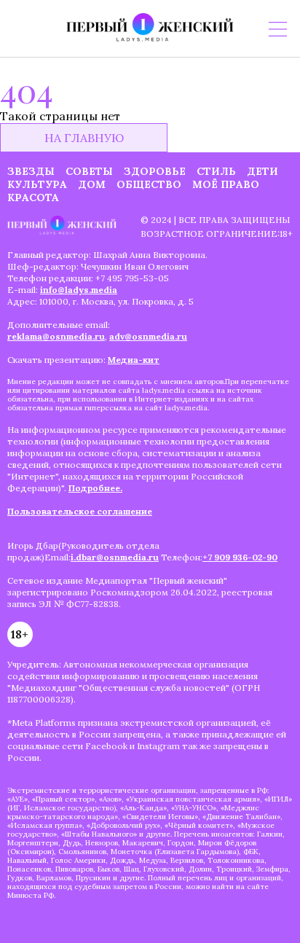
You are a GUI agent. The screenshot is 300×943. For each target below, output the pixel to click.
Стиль (216, 171)
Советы (89, 171)
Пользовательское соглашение (79, 511)
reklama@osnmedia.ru (56, 336)
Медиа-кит (133, 359)
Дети (262, 171)
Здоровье (155, 171)
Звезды (31, 171)
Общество (149, 184)
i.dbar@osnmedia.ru (115, 557)
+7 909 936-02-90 (239, 557)
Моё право (225, 184)
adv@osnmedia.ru (148, 336)
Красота (33, 197)
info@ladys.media (78, 289)
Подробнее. (95, 487)
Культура (37, 184)
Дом (92, 184)
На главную (84, 137)
